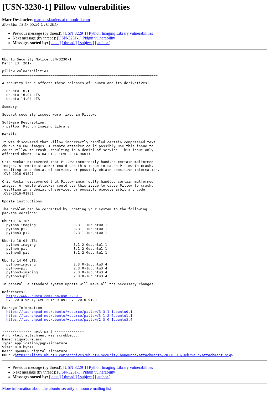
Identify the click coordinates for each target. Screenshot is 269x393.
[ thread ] (69, 42)
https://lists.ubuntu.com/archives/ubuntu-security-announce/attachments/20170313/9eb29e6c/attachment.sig (123, 355)
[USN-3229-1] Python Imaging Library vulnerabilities (108, 33)
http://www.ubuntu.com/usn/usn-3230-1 (44, 296)
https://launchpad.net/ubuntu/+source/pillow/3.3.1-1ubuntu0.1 (69, 312)
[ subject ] (86, 42)
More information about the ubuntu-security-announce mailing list (56, 388)
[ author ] (102, 42)
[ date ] (55, 42)
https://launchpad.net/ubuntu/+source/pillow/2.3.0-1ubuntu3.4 (69, 319)
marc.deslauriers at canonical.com (62, 19)
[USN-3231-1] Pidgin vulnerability (86, 38)
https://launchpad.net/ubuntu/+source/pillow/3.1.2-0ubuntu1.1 (69, 316)
